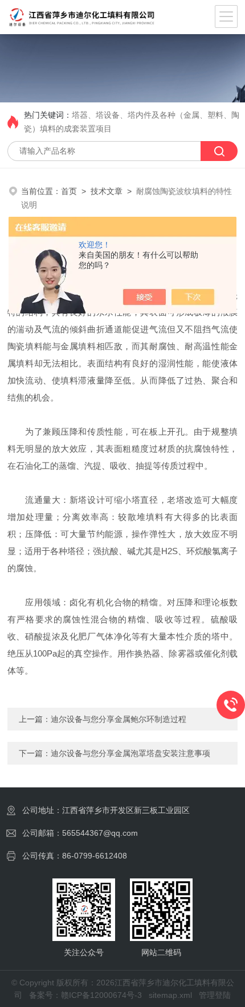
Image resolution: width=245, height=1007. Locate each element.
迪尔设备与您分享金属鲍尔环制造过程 (118, 719)
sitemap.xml (170, 995)
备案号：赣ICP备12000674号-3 (85, 995)
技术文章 (106, 191)
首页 (69, 191)
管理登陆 (215, 995)
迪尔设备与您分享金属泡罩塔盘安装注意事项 (130, 753)
